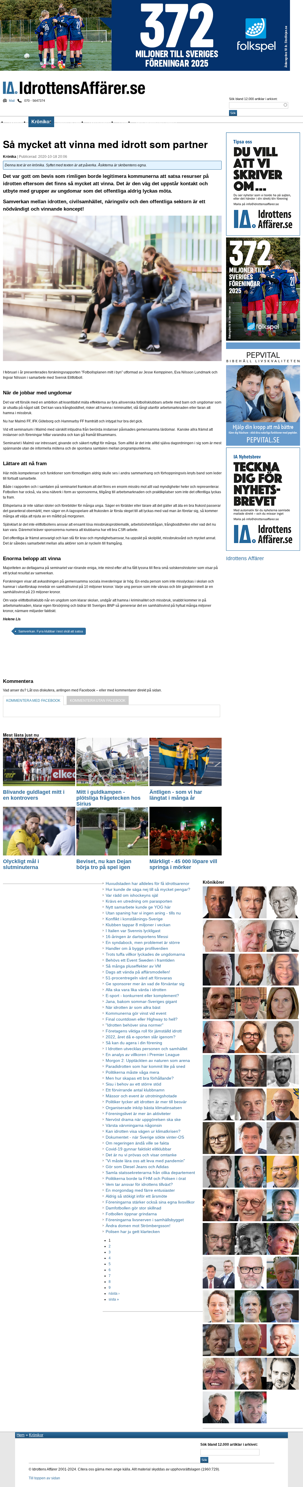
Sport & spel (70, 121)
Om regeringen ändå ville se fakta (137, 1143)
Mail (11, 100)
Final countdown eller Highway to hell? (142, 1019)
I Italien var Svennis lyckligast (133, 930)
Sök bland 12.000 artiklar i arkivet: (253, 99)
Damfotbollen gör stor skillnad (133, 1208)
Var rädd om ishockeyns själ (132, 895)
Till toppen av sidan (44, 1478)
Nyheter (17, 121)
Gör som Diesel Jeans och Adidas (137, 1166)
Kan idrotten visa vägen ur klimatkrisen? (143, 1131)
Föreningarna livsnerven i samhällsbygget (145, 1219)
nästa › (114, 1293)
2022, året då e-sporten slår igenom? (140, 1036)
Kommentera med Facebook (33, 701)
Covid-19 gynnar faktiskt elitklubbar (138, 1149)
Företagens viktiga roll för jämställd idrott (144, 1031)
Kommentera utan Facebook (97, 701)
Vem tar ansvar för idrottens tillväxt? (139, 1184)
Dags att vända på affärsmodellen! (138, 972)
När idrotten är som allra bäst (133, 1007)
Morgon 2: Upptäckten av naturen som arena (148, 1060)
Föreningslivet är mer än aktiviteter (138, 1113)
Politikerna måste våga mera (132, 1072)
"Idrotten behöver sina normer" (134, 1025)
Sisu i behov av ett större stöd (133, 1084)
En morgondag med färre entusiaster (140, 1190)
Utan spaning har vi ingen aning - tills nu (143, 913)
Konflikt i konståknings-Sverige (134, 919)
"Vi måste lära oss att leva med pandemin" (145, 1160)
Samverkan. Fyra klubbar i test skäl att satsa (50, 631)
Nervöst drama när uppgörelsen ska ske (143, 1119)
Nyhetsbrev (101, 121)
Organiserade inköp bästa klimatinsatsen (144, 1107)
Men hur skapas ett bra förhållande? (140, 1078)
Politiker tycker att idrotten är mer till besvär (146, 1101)
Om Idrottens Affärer (156, 121)
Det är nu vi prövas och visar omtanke (141, 1154)
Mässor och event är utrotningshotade (141, 1095)
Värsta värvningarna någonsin (134, 1125)
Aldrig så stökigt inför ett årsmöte (136, 1196)
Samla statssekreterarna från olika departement (150, 1172)
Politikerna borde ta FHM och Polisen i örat (146, 1178)
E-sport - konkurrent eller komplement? (142, 995)
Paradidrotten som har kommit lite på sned (145, 1066)
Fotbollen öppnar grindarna (131, 1213)
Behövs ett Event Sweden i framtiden (140, 960)
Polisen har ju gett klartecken (133, 1231)
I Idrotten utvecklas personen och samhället (146, 1048)
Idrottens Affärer (74, 87)
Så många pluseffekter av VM (133, 966)
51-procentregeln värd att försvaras (139, 978)
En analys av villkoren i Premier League (143, 1054)
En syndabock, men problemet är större (143, 942)
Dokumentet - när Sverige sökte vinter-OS (145, 1137)
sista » (114, 1299)
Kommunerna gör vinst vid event (136, 1013)
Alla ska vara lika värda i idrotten (136, 989)
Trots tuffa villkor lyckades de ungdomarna (145, 954)
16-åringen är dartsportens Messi (137, 936)
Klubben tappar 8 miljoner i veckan (138, 924)
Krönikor (41, 121)
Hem (21, 1435)
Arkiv (124, 121)
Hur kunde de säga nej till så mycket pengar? (148, 889)
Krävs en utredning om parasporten (139, 901)
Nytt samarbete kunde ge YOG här (138, 907)
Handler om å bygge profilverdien (137, 948)
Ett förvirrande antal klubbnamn (135, 1090)
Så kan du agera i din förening (134, 1042)
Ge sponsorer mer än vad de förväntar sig (145, 983)
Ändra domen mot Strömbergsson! (138, 1225)
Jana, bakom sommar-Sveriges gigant (141, 1001)
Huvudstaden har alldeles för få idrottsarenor (147, 883)
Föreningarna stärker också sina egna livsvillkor (150, 1202)
